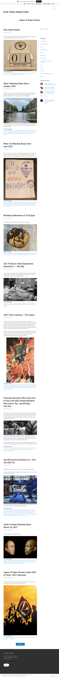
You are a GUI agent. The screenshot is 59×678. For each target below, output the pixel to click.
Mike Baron (21, 203)
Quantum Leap (6, 74)
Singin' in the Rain (18, 205)
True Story (24, 133)
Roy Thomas (27, 387)
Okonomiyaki (14, 254)
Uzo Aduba (28, 205)
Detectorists (22, 253)
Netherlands (11, 131)
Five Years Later (32, 253)
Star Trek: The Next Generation (29, 514)
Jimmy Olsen (17, 386)
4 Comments (11, 638)
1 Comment (8, 206)
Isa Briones (28, 560)
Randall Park (12, 205)
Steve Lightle (32, 637)
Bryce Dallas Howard (19, 202)
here (15, 123)
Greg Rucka (34, 384)
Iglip (36, 253)
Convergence (18, 130)
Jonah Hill (31, 130)
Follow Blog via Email (9, 653)
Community (14, 73)
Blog (28, 3)
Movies (41, 68)
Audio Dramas (38, 3)
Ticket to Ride (20, 133)
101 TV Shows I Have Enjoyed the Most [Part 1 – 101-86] (18, 265)
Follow (6, 665)
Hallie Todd (22, 511)
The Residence (23, 205)
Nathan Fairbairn (18, 387)
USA (27, 133)
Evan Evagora (18, 560)
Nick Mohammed (26, 203)
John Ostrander (31, 447)
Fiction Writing (43, 58)
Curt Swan (32, 509)
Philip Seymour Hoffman (24, 449)
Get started (39, 1)
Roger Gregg (9, 514)
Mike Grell (27, 637)
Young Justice (14, 74)
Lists (7, 73)
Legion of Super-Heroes (29, 73)
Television (10, 303)
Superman (29, 304)
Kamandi (23, 386)
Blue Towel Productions (16, 12)
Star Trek (10, 74)
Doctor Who (22, 73)
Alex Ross (14, 384)
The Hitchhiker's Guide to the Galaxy (14, 515)
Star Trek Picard (12, 563)
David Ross (8, 511)
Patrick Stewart (24, 561)
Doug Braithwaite (24, 384)
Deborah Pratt (17, 511)
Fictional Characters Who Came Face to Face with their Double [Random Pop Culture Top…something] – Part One (20, 402)
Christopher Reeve (15, 447)
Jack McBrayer (26, 511)
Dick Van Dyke (22, 303)
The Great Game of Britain (27, 131)
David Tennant (21, 447)
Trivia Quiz (25, 254)
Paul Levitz (23, 387)
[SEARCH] (53, 8)
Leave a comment (21, 74)
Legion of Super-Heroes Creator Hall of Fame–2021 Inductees (20, 573)
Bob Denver (18, 303)
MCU (34, 73)
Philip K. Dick (24, 512)
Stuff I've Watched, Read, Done (46, 73)
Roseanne (16, 304)
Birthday (18, 253)
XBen (28, 254)
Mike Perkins (12, 387)
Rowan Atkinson (21, 304)
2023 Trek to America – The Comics (19, 314)
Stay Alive (20, 131)
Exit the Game (26, 253)
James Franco (27, 130)
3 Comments (23, 515)
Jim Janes (8, 386)
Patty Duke (18, 449)
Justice (21, 386)
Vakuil (29, 133)
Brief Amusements (44, 49)
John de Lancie (32, 560)
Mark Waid (23, 637)
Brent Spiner (21, 509)
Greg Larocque (32, 202)
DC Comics (18, 73)
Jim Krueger (13, 386)
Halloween (22, 130)
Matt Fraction (8, 387)
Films (32, 3)
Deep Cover (25, 202)
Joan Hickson (32, 303)
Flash (28, 202)
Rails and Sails (15, 131)
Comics (8, 384)
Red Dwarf (33, 561)
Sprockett (14, 514)
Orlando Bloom (32, 203)
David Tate (12, 511)
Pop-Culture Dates (12, 29)
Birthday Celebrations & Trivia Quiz (19, 215)
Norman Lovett (19, 561)
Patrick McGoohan (13, 449)
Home (25, 3)
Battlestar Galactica (15, 509)
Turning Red (18, 563)
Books (41, 46)
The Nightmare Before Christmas (11, 133)
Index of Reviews (46, 3)
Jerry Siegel (31, 511)
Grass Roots (28, 303)
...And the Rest (9, 130)
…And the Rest (43, 41)
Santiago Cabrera (7, 563)
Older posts (20, 644)
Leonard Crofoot (18, 512)
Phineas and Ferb (7, 205)
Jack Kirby (5, 386)
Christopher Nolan (27, 509)
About (53, 3)
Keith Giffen (8, 203)
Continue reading (8, 71)
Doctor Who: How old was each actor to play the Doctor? (49, 101)
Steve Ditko (32, 387)
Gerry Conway (29, 384)
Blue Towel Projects (44, 44)
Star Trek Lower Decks (20, 514)
